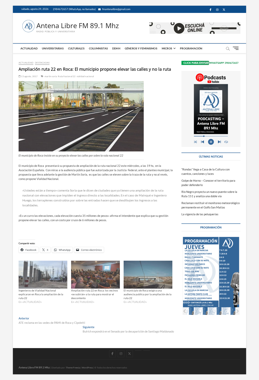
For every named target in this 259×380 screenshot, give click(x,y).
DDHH (116, 48)
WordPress (87, 367)
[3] (214, 310)
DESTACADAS (42, 62)
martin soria (51, 76)
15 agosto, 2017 (29, 76)
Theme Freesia (73, 367)
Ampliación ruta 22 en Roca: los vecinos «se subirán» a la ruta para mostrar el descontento (94, 294)
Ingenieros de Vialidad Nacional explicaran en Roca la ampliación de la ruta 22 (41, 294)
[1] (187, 310)
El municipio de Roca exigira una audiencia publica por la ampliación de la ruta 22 (147, 294)
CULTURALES (76, 48)
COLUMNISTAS (98, 48)
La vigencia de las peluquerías (199, 214)
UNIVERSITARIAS (53, 48)
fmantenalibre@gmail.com (116, 9)
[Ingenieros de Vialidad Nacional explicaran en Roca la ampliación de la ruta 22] (43, 275)
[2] (201, 310)
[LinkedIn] (138, 350)
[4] (228, 310)
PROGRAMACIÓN (191, 48)
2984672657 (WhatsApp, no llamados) (74, 9)
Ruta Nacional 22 (66, 76)
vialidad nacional (85, 76)
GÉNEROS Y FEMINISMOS (141, 48)
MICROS (167, 48)
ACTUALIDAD (29, 48)
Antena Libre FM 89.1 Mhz (77, 25)
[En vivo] (146, 350)
